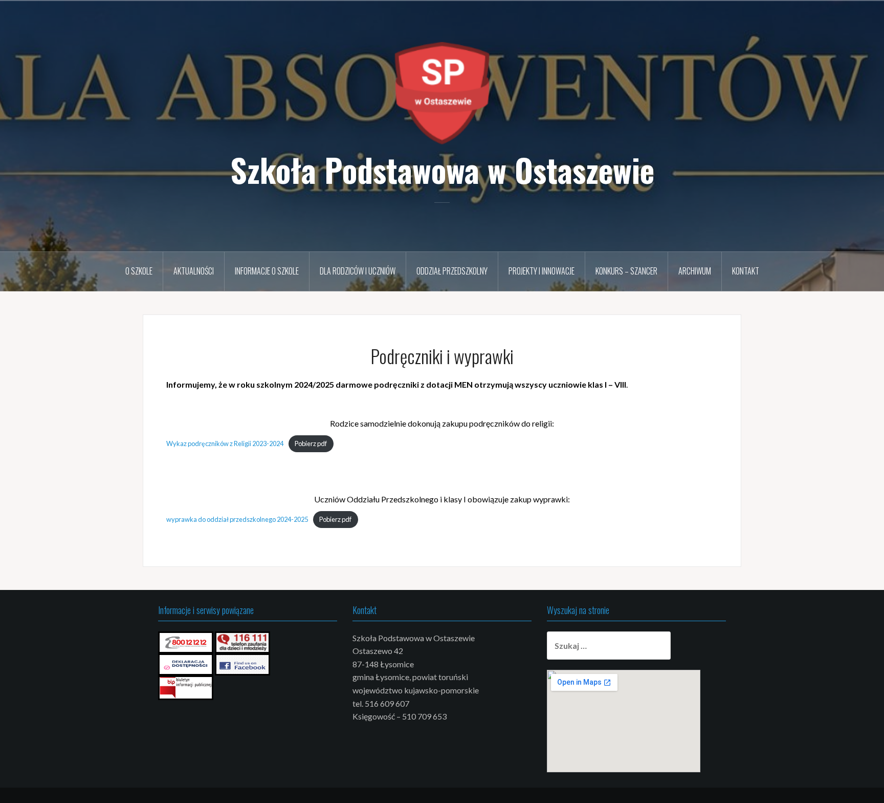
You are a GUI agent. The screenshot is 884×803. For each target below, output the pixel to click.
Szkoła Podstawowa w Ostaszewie (442, 169)
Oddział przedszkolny (452, 271)
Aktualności (193, 271)
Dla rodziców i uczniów (357, 271)
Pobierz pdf (311, 443)
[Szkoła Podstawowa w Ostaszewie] (442, 92)
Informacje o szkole (267, 271)
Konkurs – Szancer (626, 271)
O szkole (138, 271)
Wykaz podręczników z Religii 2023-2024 (224, 443)
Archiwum (694, 271)
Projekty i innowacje (541, 271)
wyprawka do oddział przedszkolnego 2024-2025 (237, 519)
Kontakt (745, 271)
